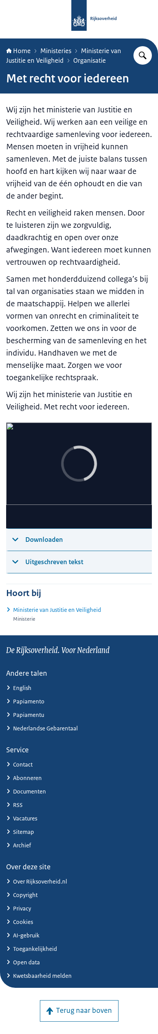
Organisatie (89, 60)
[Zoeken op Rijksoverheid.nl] (142, 55)
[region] (79, 476)
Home (22, 51)
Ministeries (55, 51)
